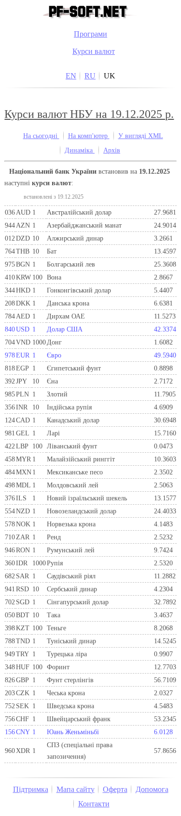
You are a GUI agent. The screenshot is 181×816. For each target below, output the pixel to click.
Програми (90, 34)
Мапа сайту (75, 789)
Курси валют (93, 51)
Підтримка (30, 789)
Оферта (115, 789)
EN (71, 76)
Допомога (152, 789)
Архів (111, 150)
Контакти (94, 804)
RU (90, 76)
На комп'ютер (89, 136)
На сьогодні (41, 136)
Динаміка (80, 150)
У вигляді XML (140, 136)
